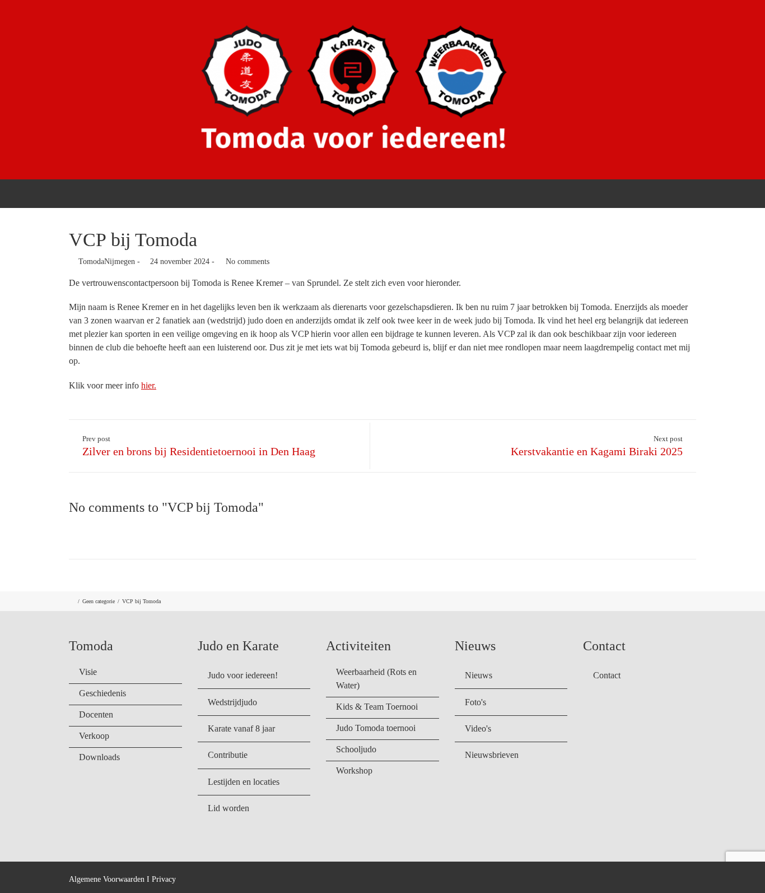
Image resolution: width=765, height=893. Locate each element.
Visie (88, 672)
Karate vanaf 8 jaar (241, 728)
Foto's (475, 702)
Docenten (96, 714)
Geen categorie (98, 601)
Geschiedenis (102, 693)
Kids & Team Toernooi (377, 706)
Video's (478, 728)
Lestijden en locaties (243, 781)
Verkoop (94, 736)
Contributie (228, 755)
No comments (247, 261)
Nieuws (478, 675)
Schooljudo (356, 749)
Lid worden (228, 808)
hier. (148, 385)
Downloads (99, 757)
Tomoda (458, 192)
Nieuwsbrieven (492, 755)
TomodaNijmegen (106, 261)
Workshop (354, 770)
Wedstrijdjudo (232, 702)
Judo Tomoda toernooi (376, 728)
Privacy (164, 879)
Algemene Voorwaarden (106, 879)
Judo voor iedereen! (243, 675)
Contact (680, 192)
